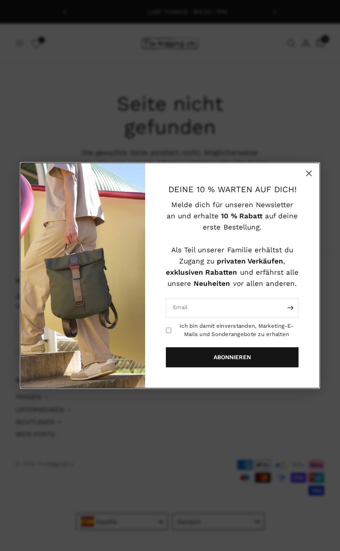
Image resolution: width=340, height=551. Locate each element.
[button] (232, 357)
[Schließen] (309, 173)
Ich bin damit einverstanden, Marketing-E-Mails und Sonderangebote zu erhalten (237, 330)
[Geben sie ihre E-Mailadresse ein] (290, 308)
